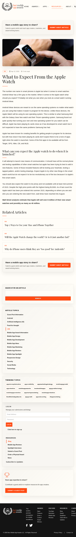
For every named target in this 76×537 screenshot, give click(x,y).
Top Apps (51, 511)
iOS (5, 71)
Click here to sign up (15, 429)
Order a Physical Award (16, 454)
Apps (45, 6)
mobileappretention (48, 392)
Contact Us (69, 532)
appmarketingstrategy (45, 384)
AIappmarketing (55, 397)
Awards (35, 6)
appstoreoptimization (13, 384)
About (68, 6)
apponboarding (41, 397)
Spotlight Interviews (15, 448)
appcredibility (29, 384)
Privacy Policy (58, 532)
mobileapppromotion (13, 392)
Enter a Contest (39, 516)
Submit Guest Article (59, 27)
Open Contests (39, 512)
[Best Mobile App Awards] (13, 6)
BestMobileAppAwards (13, 397)
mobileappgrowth (62, 384)
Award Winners (39, 521)
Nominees (51, 513)
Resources (56, 6)
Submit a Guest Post (15, 451)
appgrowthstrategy (55, 388)
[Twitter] (31, 525)
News (10, 458)
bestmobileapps (39, 388)
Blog (9, 441)
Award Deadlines (63, 514)
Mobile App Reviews (15, 445)
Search (38, 298)
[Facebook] (27, 525)
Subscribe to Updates (14, 462)
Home (26, 6)
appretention (10, 388)
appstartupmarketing (31, 392)
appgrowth (28, 397)
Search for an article (15, 288)
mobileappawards (25, 388)
